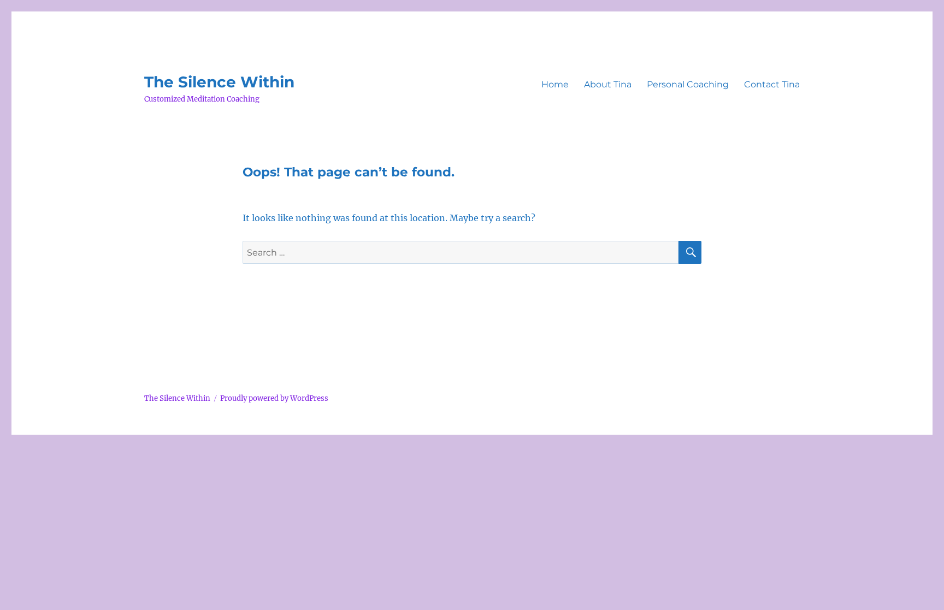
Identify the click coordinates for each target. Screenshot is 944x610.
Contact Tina (772, 84)
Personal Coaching (688, 84)
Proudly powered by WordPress (274, 398)
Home (555, 84)
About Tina (608, 84)
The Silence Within (219, 82)
